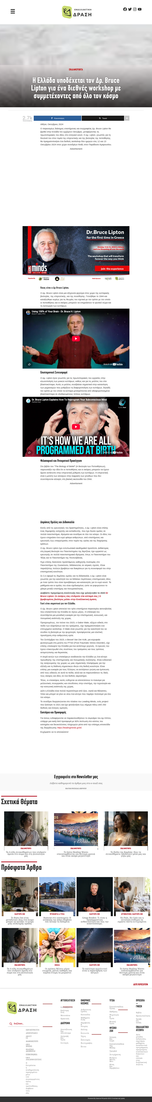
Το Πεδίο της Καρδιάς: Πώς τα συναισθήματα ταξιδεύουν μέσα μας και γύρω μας (126, 854)
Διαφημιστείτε (32, 1041)
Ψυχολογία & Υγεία (57, 914)
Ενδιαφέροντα (26, 849)
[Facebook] (125, 9)
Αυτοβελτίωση (126, 914)
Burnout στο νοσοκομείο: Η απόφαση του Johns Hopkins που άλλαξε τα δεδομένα (57, 919)
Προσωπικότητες (143, 1016)
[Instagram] (135, 9)
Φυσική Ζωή (112, 1030)
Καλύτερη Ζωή (20, 914)
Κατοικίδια (85, 1014)
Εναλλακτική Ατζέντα (142, 1029)
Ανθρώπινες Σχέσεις (86, 1010)
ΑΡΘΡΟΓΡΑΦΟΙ (32, 1033)
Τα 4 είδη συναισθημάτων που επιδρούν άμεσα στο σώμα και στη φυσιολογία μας (26, 854)
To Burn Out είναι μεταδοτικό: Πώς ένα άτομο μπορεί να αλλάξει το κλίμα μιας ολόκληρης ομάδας (20, 920)
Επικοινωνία (31, 1054)
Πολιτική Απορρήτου (30, 1050)
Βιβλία (57, 965)
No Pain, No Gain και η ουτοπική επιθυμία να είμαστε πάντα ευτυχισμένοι (132, 919)
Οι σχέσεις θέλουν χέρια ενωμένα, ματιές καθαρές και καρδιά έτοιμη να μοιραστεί (57, 970)
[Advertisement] (76, 187)
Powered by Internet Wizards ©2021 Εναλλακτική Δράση (106, 1098)
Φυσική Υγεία (112, 1022)
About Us (29, 1037)
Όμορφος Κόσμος (85, 1002)
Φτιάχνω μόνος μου (113, 1059)
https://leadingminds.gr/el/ (69, 728)
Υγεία (112, 1000)
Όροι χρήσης (29, 1045)
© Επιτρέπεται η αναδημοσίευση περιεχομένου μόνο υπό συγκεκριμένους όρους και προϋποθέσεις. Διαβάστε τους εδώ (33, 1078)
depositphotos (32, 1030)
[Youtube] (140, 9)
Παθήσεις (113, 1011)
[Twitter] (130, 9)
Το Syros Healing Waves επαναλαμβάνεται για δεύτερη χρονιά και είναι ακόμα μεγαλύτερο (76, 854)
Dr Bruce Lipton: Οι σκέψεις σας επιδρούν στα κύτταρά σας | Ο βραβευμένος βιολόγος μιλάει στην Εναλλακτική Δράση (74, 596)
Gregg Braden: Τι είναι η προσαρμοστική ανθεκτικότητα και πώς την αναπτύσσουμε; (95, 920)
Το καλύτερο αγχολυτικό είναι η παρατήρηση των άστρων (94, 970)
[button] (13, 11)
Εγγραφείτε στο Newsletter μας (76, 777)
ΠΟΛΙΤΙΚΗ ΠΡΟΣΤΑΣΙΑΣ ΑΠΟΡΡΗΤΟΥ (76, 789)
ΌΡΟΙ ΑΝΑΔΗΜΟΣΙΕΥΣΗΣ (33, 1058)
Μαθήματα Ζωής (85, 1019)
